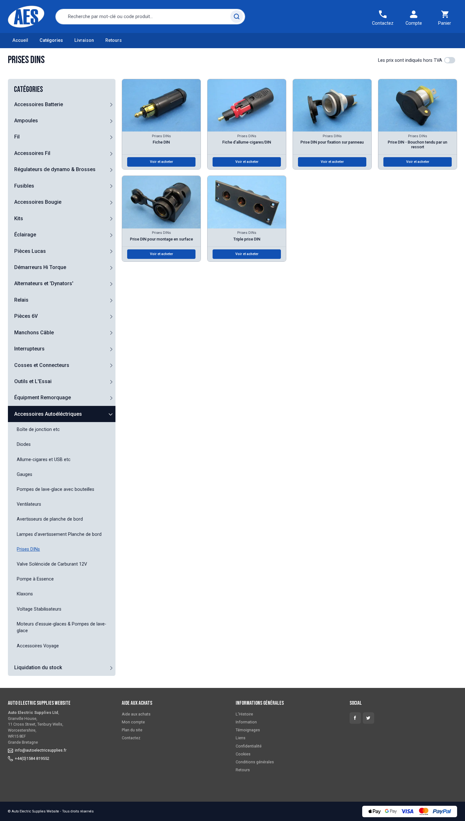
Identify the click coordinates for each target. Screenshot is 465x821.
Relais (21, 300)
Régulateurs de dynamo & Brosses (55, 169)
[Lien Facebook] (355, 718)
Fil (17, 137)
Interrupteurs (29, 349)
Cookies (243, 754)
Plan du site (132, 730)
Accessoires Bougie (37, 202)
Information (246, 722)
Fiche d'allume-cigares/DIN (246, 142)
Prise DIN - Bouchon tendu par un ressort (417, 144)
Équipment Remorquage (42, 397)
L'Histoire (244, 714)
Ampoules (26, 121)
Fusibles (24, 186)
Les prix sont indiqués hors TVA (410, 60)
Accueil (20, 40)
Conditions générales (255, 762)
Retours (113, 40)
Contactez (131, 737)
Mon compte (133, 722)
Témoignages (248, 730)
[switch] (449, 60)
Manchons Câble (34, 333)
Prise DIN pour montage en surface (161, 239)
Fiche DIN (161, 142)
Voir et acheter (161, 162)
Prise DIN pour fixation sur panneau (332, 142)
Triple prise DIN (246, 239)
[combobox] (150, 16)
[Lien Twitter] (368, 718)
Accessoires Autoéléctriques (48, 414)
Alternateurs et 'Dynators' (43, 283)
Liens (240, 737)
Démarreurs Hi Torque (40, 267)
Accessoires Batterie (38, 104)
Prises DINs (161, 136)
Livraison (84, 40)
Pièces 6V (26, 316)
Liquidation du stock (38, 667)
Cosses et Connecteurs (41, 365)
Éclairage (25, 235)
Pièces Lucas (30, 251)
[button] (111, 104)
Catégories (51, 40)
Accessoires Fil (32, 153)
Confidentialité (249, 746)
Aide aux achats (136, 714)
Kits (18, 218)
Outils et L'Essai (33, 381)
